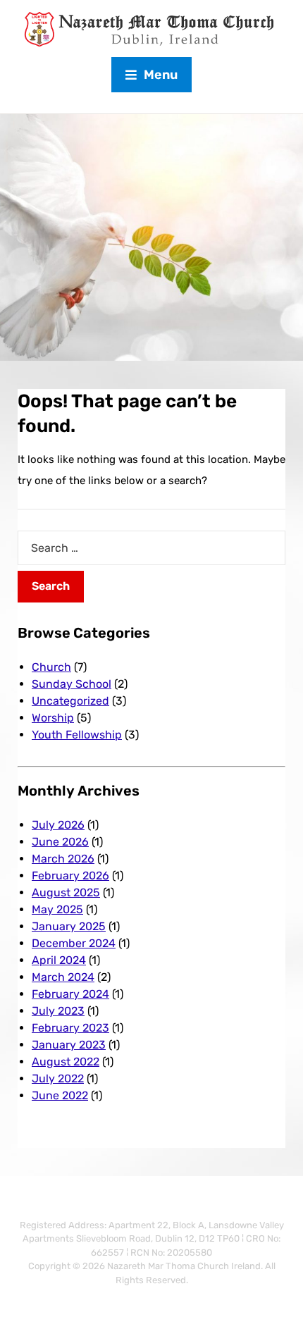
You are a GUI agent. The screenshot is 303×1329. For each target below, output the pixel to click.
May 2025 (57, 909)
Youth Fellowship (77, 734)
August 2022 (65, 1061)
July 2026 (58, 825)
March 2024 (63, 977)
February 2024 (70, 994)
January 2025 (69, 926)
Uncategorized (70, 700)
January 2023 (69, 1044)
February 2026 (70, 875)
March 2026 (63, 858)
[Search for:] (151, 548)
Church (51, 667)
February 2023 (70, 1027)
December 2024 (74, 943)
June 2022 (60, 1095)
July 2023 (58, 1011)
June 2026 (60, 841)
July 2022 (58, 1078)
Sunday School (71, 684)
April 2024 (59, 960)
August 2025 (66, 892)
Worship (53, 717)
